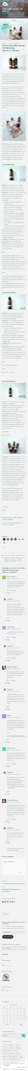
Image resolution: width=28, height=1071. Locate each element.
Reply (8, 593)
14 (3, 1016)
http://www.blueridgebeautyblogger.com (16, 735)
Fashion (5, 1045)
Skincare (5, 1056)
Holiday (5, 1048)
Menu (14, 20)
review (13, 559)
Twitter (10, 517)
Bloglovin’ (4, 519)
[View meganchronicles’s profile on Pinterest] (10, 902)
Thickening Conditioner (9, 292)
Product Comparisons (8, 1053)
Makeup (19, 1048)
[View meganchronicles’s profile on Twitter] (5, 902)
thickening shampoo (16, 560)
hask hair (18, 557)
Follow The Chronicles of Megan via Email (13, 923)
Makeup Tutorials (7, 1050)
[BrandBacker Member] (6, 980)
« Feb (7, 1024)
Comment (20, 872)
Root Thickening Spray (9, 381)
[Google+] (15, 902)
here (7, 496)
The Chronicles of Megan (12, 10)
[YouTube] (12, 902)
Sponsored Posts (20, 555)
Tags (21, 1056)
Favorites (11, 1045)
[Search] (24, 1035)
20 (24, 1016)
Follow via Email (8, 936)
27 (24, 1018)
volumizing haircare (10, 561)
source (12, 211)
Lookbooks (11, 1048)
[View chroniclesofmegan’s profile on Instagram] (8, 902)
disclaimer (8, 159)
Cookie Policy (7, 1064)
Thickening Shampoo (8, 164)
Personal (16, 1050)
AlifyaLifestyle (11, 627)
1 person (14, 590)
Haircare (6, 555)
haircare (12, 557)
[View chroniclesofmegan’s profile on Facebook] (3, 902)
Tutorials (5, 1059)
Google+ (15, 517)
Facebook (10, 519)
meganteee (16, 43)
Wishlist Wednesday (14, 1059)
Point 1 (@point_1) (11, 576)
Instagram (4, 517)
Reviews (12, 555)
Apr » (21, 1024)
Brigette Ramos (11, 748)
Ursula (9, 715)
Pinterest (20, 517)
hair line (6, 557)
